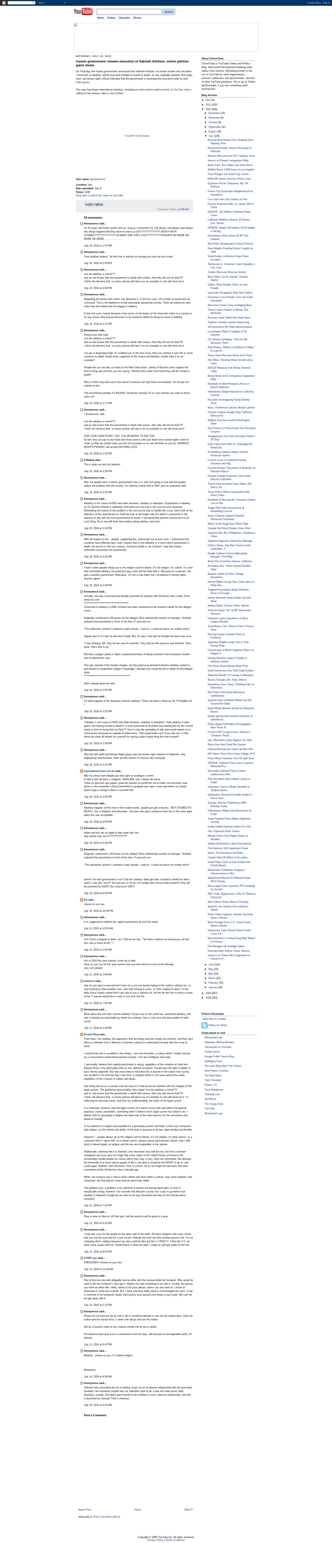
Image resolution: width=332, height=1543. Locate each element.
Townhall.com (212, 1094)
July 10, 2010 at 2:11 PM (98, 324)
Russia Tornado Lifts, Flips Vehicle (227, 680)
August (212, 131)
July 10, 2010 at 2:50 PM (98, 690)
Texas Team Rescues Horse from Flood (230, 355)
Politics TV (211, 1085)
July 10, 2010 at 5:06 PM (98, 843)
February (213, 982)
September (214, 127)
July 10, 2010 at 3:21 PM (98, 764)
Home (100, 17)
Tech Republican (214, 1089)
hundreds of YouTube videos (175, 89)
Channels (124, 17)
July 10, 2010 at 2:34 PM (98, 528)
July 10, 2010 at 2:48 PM (98, 585)
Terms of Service (175, 1540)
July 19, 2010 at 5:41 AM (98, 1405)
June (211, 964)
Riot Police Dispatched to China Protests (230, 243)
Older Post (190, 1509)
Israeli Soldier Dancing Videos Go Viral (229, 826)
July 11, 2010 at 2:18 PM (98, 1028)
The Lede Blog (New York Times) (223, 1066)
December (214, 113)
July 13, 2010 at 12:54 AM (98, 1269)
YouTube (209, 1108)
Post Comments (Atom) (107, 1517)
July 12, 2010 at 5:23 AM (98, 1223)
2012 (209, 100)
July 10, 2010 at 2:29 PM (98, 471)
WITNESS (210, 1099)
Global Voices (212, 1051)
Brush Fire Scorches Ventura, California (230, 561)
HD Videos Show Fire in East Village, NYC (231, 753)
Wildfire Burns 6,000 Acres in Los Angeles (231, 169)
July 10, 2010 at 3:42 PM (98, 797)
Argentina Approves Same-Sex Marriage (230, 541)
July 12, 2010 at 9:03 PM (98, 1251)
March (212, 978)
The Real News (213, 1075)
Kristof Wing (91, 1034)
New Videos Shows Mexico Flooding (228, 902)
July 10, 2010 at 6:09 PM (98, 893)
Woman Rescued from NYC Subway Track (231, 156)
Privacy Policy (155, 1540)
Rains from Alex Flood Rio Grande (227, 744)
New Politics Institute (216, 1070)
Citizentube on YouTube (218, 1047)
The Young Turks (214, 1104)
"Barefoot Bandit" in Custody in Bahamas (231, 675)
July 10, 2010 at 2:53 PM (98, 711)
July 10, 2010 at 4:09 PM (98, 821)
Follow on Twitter (217, 1025)
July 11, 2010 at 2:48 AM (98, 974)
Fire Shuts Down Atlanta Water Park (228, 666)
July (211, 136)
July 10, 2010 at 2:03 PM (98, 263)
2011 (209, 104)
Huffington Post (213, 1061)
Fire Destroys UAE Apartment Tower (228, 848)
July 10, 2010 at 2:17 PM (98, 403)
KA (85, 899)
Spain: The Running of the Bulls (225, 853)
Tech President (213, 1080)
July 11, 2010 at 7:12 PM (98, 1205)
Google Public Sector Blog (219, 1056)
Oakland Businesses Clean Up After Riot (230, 749)
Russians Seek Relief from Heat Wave (229, 317)
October (213, 122)
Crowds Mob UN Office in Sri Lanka (227, 857)
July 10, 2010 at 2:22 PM (98, 453)
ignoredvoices (97, 179)
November (214, 117)
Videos (111, 17)
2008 (209, 997)
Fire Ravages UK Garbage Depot (226, 946)
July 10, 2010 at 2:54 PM (98, 743)
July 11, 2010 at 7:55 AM (98, 1003)
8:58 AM (184, 209)
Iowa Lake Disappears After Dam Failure (230, 292)
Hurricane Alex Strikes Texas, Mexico (229, 951)
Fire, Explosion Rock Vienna (223, 831)
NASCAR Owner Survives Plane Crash (229, 179)
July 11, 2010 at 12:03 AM (98, 928)
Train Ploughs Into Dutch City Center (228, 174)
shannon (89, 981)
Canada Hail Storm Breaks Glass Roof (229, 528)
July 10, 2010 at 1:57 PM (98, 245)
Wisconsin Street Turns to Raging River (230, 305)
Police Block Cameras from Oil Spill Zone (231, 758)
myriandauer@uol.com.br (99, 771)
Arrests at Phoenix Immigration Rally (228, 160)
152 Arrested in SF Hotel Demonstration (230, 327)
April (211, 973)
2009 (209, 993)
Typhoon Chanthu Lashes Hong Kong (228, 322)
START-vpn (90, 1258)
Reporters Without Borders (219, 1042)
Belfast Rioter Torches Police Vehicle (228, 605)
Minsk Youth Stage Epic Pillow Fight (228, 524)
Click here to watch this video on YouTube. (100, 195)
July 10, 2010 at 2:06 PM (98, 288)
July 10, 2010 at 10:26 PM (98, 911)
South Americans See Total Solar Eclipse (231, 670)
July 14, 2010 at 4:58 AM (98, 1376)
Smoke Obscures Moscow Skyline (227, 272)
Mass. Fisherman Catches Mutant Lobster (231, 407)
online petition (146, 89)
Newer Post (84, 1509)
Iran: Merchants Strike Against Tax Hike (230, 740)
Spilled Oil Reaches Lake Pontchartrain (229, 843)
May (211, 969)
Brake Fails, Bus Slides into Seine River (230, 165)
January (213, 987)
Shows (137, 17)
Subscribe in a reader (214, 1019)
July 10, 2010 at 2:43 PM (98, 556)
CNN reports (83, 82)
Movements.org (213, 1037)
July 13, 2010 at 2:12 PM (98, 1305)
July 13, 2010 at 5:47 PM (98, 1344)
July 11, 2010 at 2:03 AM (98, 949)
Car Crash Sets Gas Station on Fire (227, 199)
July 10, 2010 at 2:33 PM (98, 492)
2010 (209, 109)
